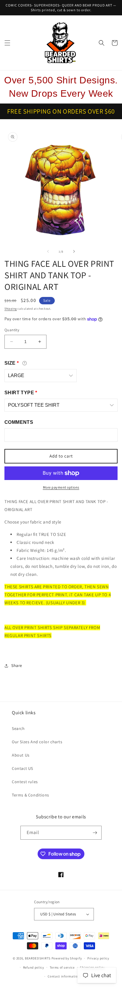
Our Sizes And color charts (37, 741)
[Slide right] (74, 251)
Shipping (10, 309)
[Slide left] (47, 251)
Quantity (11, 329)
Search (18, 728)
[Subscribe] (94, 833)
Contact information (64, 976)
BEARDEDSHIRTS (38, 958)
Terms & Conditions (30, 795)
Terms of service (62, 967)
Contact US (22, 768)
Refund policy (33, 967)
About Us (21, 755)
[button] (7, 42)
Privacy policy (98, 958)
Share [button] (16, 665)
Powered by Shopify (67, 958)
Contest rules (25, 781)
